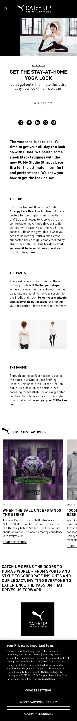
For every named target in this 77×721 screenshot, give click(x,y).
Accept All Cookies (38, 713)
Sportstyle (38, 65)
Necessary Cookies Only (38, 702)
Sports (7, 504)
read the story (15, 542)
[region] (38, 680)
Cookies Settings (38, 690)
